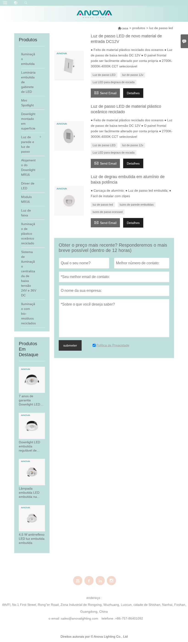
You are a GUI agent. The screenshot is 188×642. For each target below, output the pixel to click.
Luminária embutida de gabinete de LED (28, 82)
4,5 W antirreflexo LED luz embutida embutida (31, 539)
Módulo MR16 (26, 199)
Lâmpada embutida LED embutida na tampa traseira (29, 493)
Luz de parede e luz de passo (27, 144)
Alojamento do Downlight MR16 (28, 167)
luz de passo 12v (132, 75)
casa (124, 28)
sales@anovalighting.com (79, 618)
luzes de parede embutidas (137, 204)
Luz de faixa (26, 213)
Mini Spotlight (27, 103)
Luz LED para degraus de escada (114, 82)
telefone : (108, 618)
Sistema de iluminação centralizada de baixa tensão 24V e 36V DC (28, 273)
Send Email (105, 92)
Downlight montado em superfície (28, 121)
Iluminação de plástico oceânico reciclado (28, 233)
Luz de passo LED (104, 75)
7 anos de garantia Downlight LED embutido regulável (29, 400)
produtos (138, 28)
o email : (55, 618)
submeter (70, 345)
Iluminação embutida (28, 59)
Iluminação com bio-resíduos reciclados (28, 313)
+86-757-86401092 (129, 618)
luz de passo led (103, 204)
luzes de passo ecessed (108, 212)
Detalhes (133, 93)
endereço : (94, 598)
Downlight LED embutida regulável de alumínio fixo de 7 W (31, 446)
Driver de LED (27, 186)
